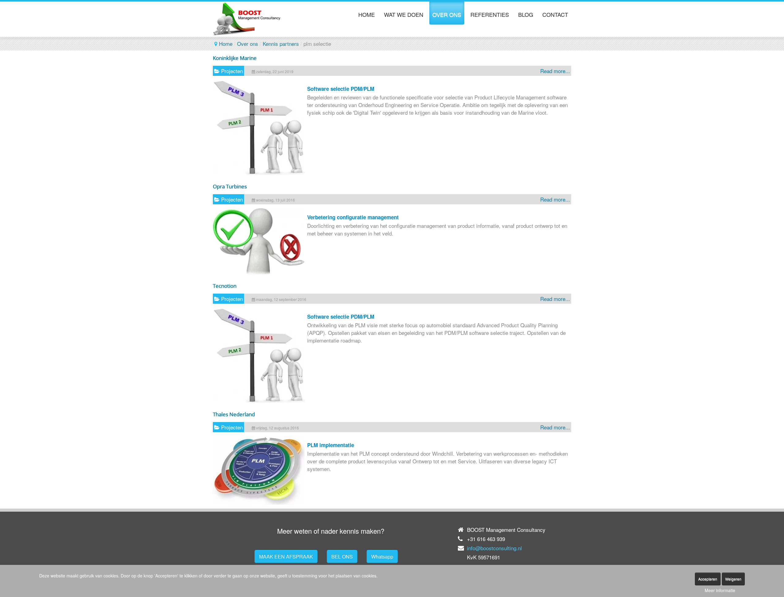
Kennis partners (281, 43)
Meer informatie (720, 590)
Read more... (555, 71)
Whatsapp (382, 556)
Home (225, 43)
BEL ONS (342, 556)
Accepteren (707, 578)
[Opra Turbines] (259, 272)
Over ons (247, 43)
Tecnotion (224, 285)
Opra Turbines (230, 186)
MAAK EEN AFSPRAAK (286, 556)
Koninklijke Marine (235, 57)
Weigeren (733, 578)
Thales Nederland (234, 414)
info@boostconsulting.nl (494, 548)
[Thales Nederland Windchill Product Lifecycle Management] (259, 502)
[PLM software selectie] (259, 172)
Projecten (232, 71)
